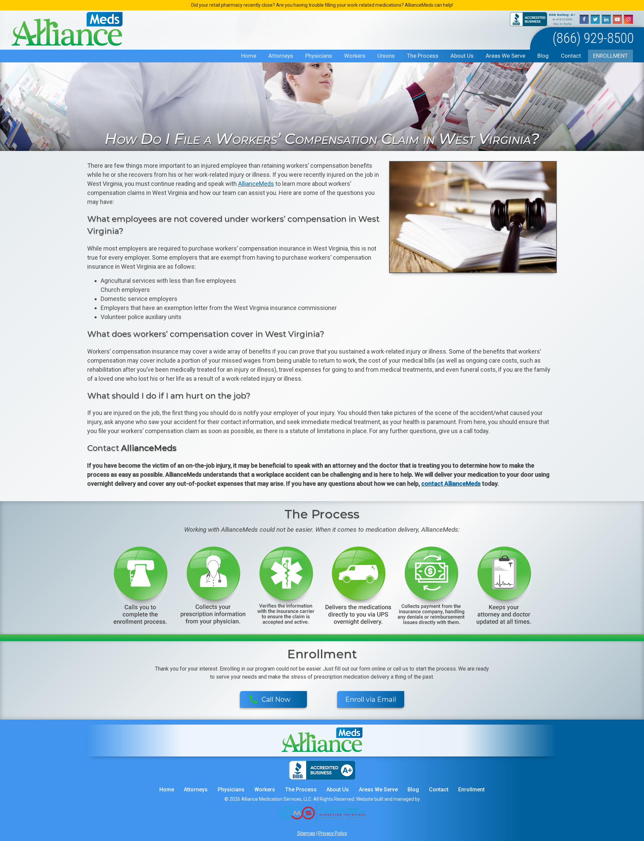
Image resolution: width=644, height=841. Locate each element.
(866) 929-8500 (593, 38)
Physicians (318, 55)
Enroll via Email (370, 699)
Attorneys (280, 55)
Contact (571, 55)
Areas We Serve (505, 55)
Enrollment (610, 55)
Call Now (276, 699)
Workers (354, 55)
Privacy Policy (332, 833)
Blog (543, 55)
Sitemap (306, 833)
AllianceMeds (256, 183)
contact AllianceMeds (451, 483)
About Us (462, 55)
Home (248, 55)
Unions (386, 55)
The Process (422, 55)
